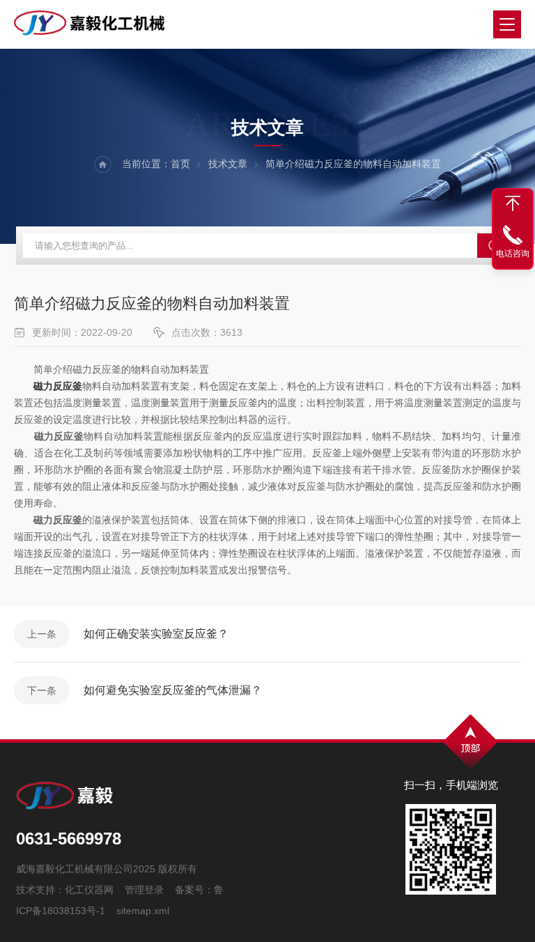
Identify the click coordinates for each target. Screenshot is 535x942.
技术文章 (227, 163)
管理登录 (144, 889)
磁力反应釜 (57, 386)
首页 (180, 163)
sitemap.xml (142, 910)
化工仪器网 (89, 889)
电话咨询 (512, 253)
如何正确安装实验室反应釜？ (156, 634)
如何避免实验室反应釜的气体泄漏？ (173, 690)
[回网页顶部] (512, 203)
